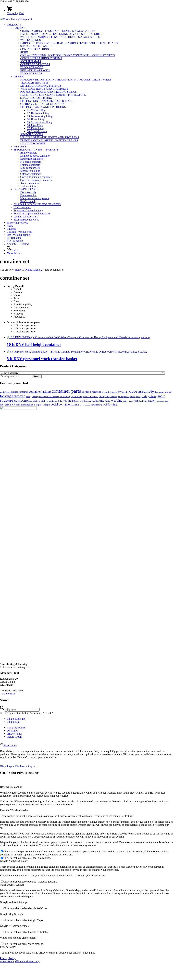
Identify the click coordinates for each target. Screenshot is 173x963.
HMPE (114, 396)
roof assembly (7, 404)
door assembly (141, 391)
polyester (143, 401)
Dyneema (43, 397)
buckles (14, 392)
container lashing (40, 391)
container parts (66, 391)
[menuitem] (90, 122)
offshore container (49, 401)
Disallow (20, 766)
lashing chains (129, 396)
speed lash (75, 405)
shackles (28, 404)
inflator (120, 397)
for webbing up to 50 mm (70, 396)
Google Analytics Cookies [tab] (14, 861)
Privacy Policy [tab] (8, 946)
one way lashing (67, 400)
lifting (138, 396)
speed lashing (85, 405)
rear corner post (162, 401)
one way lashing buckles (87, 401)
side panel (38, 404)
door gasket (159, 392)
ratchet (151, 400)
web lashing (110, 404)
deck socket (112, 392)
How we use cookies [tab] (11, 786)
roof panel (20, 405)
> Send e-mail (7, 693)
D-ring (104, 392)
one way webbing (110, 400)
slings (46, 405)
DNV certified (123, 392)
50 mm (7, 392)
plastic (136, 401)
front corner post (90, 396)
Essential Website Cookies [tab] (14, 810)
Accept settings (8, 961)
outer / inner (128, 401)
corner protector (91, 391)
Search (36, 376)
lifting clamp (149, 396)
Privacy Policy (8, 958)
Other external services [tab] (12, 884)
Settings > (30, 766)
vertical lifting (96, 405)
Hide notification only (28, 961)
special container (60, 404)
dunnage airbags (32, 397)
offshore (36, 401)
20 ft (2, 392)
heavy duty (105, 396)
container (23, 391)
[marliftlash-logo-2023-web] (16, 19)
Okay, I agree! (7, 766)
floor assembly (53, 397)
